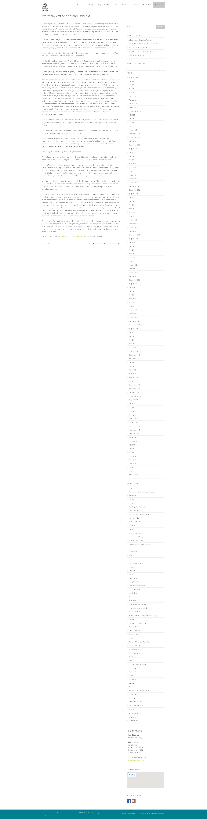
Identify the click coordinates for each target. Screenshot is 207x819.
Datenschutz (56, 813)
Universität (132, 694)
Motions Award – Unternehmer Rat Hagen (143, 616)
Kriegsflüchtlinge (134, 582)
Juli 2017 (132, 445)
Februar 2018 (133, 419)
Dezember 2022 (134, 224)
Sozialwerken (133, 672)
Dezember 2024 (134, 134)
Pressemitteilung (134, 653)
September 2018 (135, 396)
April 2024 (132, 164)
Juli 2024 (132, 152)
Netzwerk (132, 619)
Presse (116, 5)
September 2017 (135, 437)
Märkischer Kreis (134, 589)
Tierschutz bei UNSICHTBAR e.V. (140, 691)
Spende (131, 676)
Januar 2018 (133, 422)
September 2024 (135, 145)
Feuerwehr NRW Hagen (137, 537)
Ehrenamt (132, 526)
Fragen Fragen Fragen (136, 55)
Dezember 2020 (134, 314)
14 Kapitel (132, 488)
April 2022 (132, 254)
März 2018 (132, 415)
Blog (99, 5)
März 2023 (132, 212)
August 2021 (133, 284)
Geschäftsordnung (93, 813)
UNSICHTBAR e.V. (135, 702)
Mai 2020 (132, 340)
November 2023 (134, 182)
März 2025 (132, 126)
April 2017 (132, 456)
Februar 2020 (133, 351)
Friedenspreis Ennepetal (137, 541)
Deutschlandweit (134, 518)
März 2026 (132, 96)
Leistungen (90, 5)
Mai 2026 (132, 89)
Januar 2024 (133, 175)
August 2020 (133, 329)
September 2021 (135, 280)
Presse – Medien (134, 649)
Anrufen (160, 5)
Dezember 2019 (134, 355)
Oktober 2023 (134, 186)
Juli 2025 (132, 115)
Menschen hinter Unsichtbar (138, 608)
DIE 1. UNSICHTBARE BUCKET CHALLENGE (143, 44)
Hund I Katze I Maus (136, 563)
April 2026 (132, 92)
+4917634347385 (140, 757)
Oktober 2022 (134, 231)
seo (130, 661)
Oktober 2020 (134, 321)
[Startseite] (44, 5)
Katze (131, 574)
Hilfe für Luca (133, 556)
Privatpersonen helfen (136, 657)
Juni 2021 (132, 291)
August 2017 (133, 441)
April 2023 (132, 209)
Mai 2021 (132, 295)
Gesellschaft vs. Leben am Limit (139, 544)
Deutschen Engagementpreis (139, 514)
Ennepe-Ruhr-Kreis (65, 236)
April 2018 (132, 411)
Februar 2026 (133, 100)
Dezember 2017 (134, 426)
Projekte (125, 5)
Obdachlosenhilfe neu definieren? (140, 40)
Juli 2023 (132, 197)
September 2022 (135, 235)
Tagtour (131, 683)
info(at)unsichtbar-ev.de (136, 760)
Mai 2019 (132, 366)
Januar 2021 (133, 310)
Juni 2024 (132, 156)
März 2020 (132, 347)
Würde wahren (134, 721)
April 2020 (132, 344)
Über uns (80, 5)
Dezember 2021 (134, 269)
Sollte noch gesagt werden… (138, 664)
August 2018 (133, 400)
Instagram (132, 567)
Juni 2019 (132, 362)
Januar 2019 (133, 381)
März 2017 (132, 460)
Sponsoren (132, 679)
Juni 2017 (132, 449)
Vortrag (131, 709)
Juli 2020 (132, 332)
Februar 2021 (133, 306)
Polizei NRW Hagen (135, 646)
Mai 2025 (132, 122)
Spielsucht (46, 244)
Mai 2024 (132, 160)
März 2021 (132, 302)
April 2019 (132, 370)
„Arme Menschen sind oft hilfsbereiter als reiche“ (103, 244)
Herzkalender (133, 552)
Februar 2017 (133, 464)
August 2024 (133, 149)
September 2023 (135, 190)
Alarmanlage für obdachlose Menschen (142, 492)
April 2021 (132, 299)
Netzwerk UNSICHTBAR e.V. (138, 623)
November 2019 (134, 359)
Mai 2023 (132, 205)
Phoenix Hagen (134, 634)
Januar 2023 (133, 220)
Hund (131, 559)
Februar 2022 (133, 261)
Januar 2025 (133, 130)
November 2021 (134, 272)
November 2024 (134, 137)
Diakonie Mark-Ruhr (135, 522)
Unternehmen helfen (136, 706)
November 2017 (134, 430)
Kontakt (107, 5)
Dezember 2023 (134, 179)
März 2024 (132, 167)
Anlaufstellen (146, 5)
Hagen (73, 236)
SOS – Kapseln (134, 668)
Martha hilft (133, 593)
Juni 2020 (132, 336)
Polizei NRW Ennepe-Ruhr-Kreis (139, 642)
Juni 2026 (132, 85)
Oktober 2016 (134, 475)
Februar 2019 (133, 377)
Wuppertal (132, 717)
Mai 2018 (132, 407)
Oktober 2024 (134, 141)
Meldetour (132, 601)
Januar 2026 (133, 104)
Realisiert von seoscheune (51, 816)
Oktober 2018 (134, 392)
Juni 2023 (132, 201)
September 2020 (135, 325)
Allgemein (132, 496)
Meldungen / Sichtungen (137, 604)
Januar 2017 (133, 467)
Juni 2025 (132, 119)
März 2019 (132, 374)
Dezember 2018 (134, 385)
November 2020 (134, 317)
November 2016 (134, 471)
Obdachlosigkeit (81, 236)
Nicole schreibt (134, 627)
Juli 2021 (132, 287)
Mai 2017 (132, 452)
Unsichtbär (132, 698)
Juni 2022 (132, 246)
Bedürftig (132, 499)
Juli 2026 (132, 81)
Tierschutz (132, 687)
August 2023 (133, 194)
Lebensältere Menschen (137, 586)
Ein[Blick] (132, 529)
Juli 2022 (132, 242)
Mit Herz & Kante (135, 612)
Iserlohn (132, 571)
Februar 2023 (133, 216)
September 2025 (135, 111)
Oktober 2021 (134, 276)
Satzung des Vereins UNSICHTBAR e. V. (74, 813)
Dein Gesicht (133, 511)
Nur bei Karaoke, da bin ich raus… (140, 48)
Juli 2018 (132, 404)
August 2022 (133, 239)
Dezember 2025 (134, 107)
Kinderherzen (133, 578)
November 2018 (134, 389)
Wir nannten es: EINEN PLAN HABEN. (141, 51)
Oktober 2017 (134, 434)
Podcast (132, 638)
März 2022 (132, 257)
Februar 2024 (133, 171)
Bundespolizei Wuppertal (137, 507)
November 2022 (134, 227)
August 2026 (133, 77)
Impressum (46, 813)
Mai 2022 (132, 250)
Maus (131, 597)
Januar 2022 (133, 265)
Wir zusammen (134, 713)
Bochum (132, 503)
